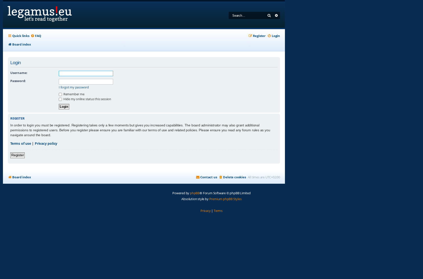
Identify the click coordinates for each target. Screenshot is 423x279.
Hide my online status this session (87, 99)
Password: (18, 81)
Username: (18, 73)
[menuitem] (36, 35)
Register (17, 155)
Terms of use (20, 143)
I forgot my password (74, 87)
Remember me (73, 94)
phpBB (195, 193)
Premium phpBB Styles (225, 199)
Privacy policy (46, 143)
